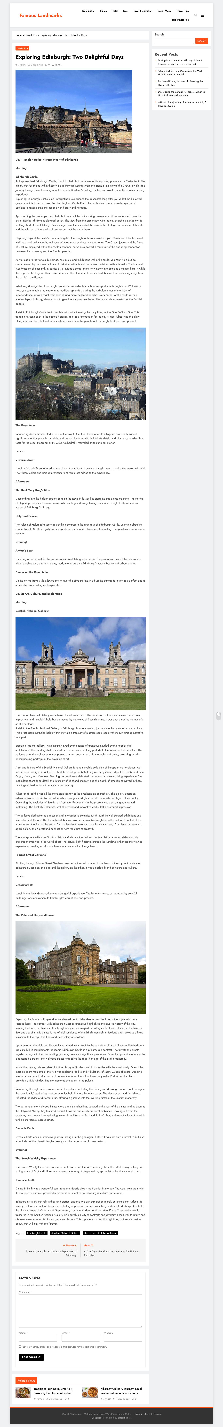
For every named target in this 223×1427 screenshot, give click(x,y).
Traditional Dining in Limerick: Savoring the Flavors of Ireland (53, 1391)
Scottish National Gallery (65, 1233)
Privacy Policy (142, 1414)
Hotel (115, 11)
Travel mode (164, 11)
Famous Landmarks (40, 15)
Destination (88, 11)
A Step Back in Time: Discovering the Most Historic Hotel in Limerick (180, 72)
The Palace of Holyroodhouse (100, 1233)
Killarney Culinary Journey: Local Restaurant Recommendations (121, 1391)
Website (108, 1333)
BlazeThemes (124, 1417)
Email (66, 1333)
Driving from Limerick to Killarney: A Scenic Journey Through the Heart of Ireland (180, 62)
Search (159, 34)
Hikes (103, 11)
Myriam (22, 64)
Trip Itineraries (180, 20)
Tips (125, 11)
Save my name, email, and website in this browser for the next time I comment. (65, 1347)
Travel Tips (182, 11)
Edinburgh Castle (36, 1233)
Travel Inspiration (142, 11)
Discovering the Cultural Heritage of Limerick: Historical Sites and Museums (181, 93)
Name (23, 1333)
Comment (25, 1292)
